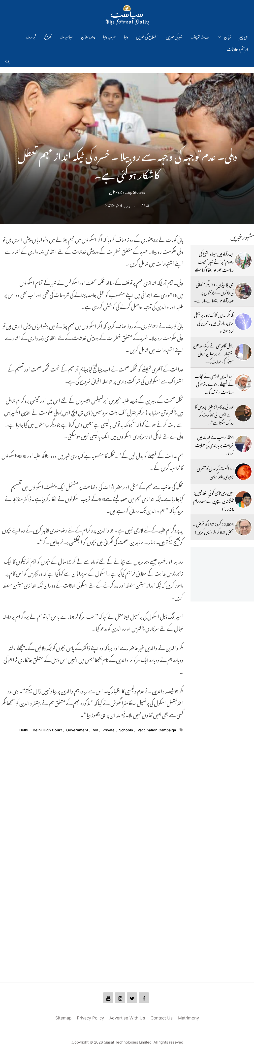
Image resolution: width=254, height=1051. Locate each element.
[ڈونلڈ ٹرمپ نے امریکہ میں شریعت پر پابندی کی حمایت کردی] (243, 443)
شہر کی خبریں (174, 36)
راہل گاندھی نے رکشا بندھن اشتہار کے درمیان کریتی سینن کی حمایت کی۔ (213, 352)
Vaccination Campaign (156, 730)
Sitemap (63, 1017)
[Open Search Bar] (7, 61)
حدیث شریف (200, 36)
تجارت (31, 36)
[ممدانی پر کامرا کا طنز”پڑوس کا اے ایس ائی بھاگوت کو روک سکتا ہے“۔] (243, 413)
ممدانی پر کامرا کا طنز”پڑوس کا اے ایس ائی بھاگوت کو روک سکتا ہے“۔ (214, 414)
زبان (227, 36)
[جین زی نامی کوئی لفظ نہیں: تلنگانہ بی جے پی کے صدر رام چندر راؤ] (243, 499)
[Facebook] (144, 997)
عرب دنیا (109, 36)
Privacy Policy (90, 1017)
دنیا (126, 36)
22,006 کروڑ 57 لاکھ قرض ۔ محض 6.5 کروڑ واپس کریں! (213, 527)
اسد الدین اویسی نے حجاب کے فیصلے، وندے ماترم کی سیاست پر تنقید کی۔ (214, 383)
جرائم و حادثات (238, 48)
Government (77, 730)
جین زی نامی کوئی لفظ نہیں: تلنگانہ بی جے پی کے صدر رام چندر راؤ (213, 500)
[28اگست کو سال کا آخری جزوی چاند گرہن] (243, 471)
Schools (126, 730)
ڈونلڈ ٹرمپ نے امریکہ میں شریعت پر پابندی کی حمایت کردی (214, 444)
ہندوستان (88, 36)
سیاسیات (66, 36)
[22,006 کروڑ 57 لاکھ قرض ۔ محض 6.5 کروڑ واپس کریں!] (243, 527)
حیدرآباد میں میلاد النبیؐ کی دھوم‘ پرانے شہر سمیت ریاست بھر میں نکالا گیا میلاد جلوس (214, 265)
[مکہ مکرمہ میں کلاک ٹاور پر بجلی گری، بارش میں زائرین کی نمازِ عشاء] (243, 321)
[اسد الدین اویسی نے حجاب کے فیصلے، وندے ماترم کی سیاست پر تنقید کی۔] (243, 382)
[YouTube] (108, 997)
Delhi (23, 730)
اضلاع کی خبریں (147, 36)
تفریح (48, 36)
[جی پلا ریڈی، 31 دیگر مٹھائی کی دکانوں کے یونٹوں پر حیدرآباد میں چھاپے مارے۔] (243, 291)
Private (108, 730)
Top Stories (135, 191)
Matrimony (188, 1017)
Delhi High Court (47, 730)
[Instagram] (120, 997)
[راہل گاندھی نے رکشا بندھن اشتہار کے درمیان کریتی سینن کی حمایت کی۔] (243, 352)
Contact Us (162, 1017)
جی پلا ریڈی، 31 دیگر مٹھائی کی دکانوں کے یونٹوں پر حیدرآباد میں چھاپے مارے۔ (213, 291)
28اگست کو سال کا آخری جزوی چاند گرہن (215, 471)
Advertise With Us (127, 1017)
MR (95, 730)
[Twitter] (132, 997)
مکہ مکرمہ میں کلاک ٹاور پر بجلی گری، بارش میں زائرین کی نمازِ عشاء (214, 322)
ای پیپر (244, 36)
